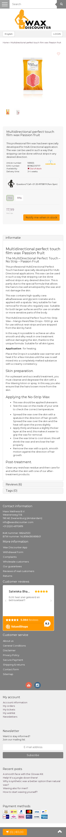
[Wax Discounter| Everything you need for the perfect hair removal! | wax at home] (33, 19)
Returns (7, 575)
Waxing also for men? (15, 788)
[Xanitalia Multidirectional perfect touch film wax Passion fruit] (33, 77)
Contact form (11, 669)
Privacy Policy (11, 655)
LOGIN (57, 34)
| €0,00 (16, 832)
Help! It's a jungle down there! (20, 777)
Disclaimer (9, 650)
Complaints (9, 556)
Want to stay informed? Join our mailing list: (16, 738)
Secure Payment (13, 659)
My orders (9, 705)
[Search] (61, 4)
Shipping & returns (14, 664)
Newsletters (10, 716)
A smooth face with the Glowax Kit (23, 774)
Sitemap (8, 674)
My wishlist (9, 713)
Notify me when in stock (41, 217)
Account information (15, 702)
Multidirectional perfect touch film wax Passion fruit (36, 42)
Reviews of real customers (18, 571)
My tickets (9, 709)
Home (6, 42)
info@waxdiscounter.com (18, 522)
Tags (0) (11, 490)
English (9, 34)
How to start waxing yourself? (20, 791)
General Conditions (14, 645)
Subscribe (33, 755)
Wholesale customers (16, 561)
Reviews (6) (14, 484)
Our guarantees (12, 566)
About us (8, 640)
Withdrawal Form (13, 552)
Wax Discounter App (15, 547)
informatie (13, 237)
